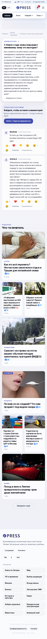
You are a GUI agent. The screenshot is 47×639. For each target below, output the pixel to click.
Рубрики (28, 15)
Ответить (15, 150)
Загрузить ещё (23, 506)
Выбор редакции (13, 34)
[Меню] (43, 7)
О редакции (9, 550)
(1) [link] (16, 307)
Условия (33, 629)
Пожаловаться (27, 150)
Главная (5, 34)
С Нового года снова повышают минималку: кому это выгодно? (31, 34)
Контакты (21, 550)
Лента (18, 15)
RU (4, 7)
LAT (8, 7)
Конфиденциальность (18, 629)
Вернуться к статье (13, 98)
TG (5, 558)
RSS (18, 557)
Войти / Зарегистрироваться (18, 121)
